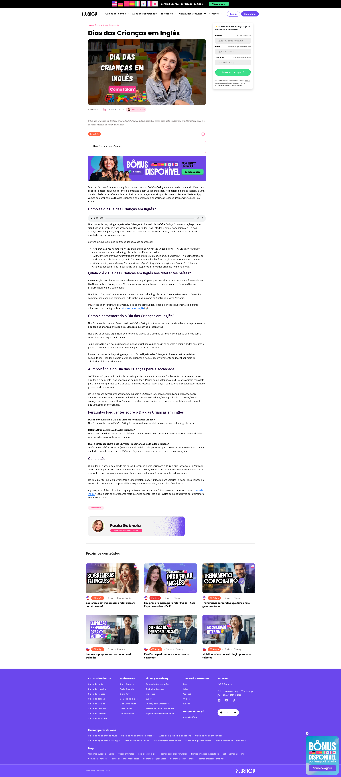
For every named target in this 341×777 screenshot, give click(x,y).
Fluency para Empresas (157, 703)
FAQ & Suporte (225, 684)
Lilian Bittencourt (128, 703)
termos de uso (232, 83)
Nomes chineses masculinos (205, 754)
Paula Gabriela (127, 689)
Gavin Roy (124, 694)
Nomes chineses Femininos (211, 758)
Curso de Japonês (97, 708)
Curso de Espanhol (97, 689)
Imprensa (150, 694)
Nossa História (190, 717)
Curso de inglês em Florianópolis (231, 740)
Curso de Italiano (96, 699)
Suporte (150, 699)
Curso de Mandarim (97, 718)
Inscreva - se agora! (233, 72)
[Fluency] (89, 14)
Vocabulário (114, 25)
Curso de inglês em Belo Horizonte (138, 735)
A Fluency (214, 13)
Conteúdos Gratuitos (190, 13)
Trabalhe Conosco (155, 689)
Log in (233, 14)
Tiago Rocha (126, 708)
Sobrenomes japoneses (154, 758)
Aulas (185, 689)
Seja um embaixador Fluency (160, 713)
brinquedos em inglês (132, 308)
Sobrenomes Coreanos (234, 754)
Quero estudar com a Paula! (126, 530)
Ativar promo (219, 4)
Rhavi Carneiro (127, 684)
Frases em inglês (126, 754)
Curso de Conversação (157, 684)
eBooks (186, 703)
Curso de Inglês (95, 684)
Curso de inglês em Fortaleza (167, 740)
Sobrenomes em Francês (182, 758)
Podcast (187, 694)
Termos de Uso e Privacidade (160, 708)
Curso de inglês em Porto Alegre (104, 740)
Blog (97, 25)
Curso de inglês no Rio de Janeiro (175, 735)
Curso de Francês (96, 694)
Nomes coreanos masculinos (125, 758)
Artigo (96, 134)
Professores (166, 13)
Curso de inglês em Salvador (209, 735)
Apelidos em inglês (147, 754)
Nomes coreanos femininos (174, 754)
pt (228, 712)
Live (157, 598)
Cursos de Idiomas (115, 13)
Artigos (104, 25)
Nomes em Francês (97, 758)
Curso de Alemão (96, 703)
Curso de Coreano (97, 713)
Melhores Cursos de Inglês (101, 754)
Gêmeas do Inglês (129, 699)
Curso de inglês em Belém (198, 740)
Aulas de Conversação (144, 13)
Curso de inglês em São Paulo (102, 735)
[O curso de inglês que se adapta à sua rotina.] (147, 168)
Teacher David (127, 713)
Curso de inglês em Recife (136, 740)
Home (90, 25)
